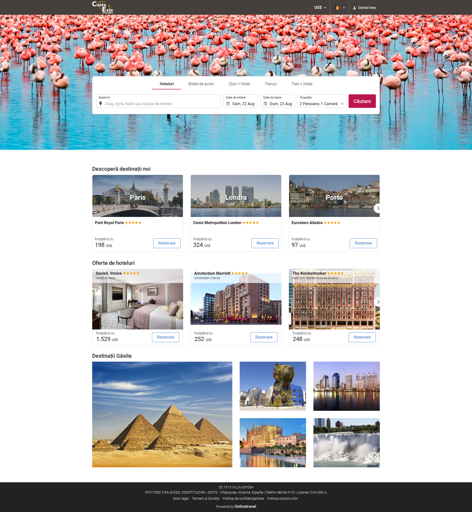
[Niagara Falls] (346, 442)
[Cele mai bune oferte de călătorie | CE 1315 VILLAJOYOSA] (102, 7)
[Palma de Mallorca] (273, 442)
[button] (320, 7)
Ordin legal (181, 498)
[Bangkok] (346, 386)
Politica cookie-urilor (282, 498)
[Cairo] (162, 414)
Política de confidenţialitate (243, 498)
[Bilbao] (273, 386)
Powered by (236, 507)
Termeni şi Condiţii (206, 498)
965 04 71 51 (286, 492)
